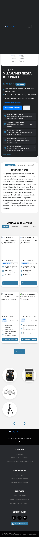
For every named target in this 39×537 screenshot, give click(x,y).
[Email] (25, 518)
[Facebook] (19, 518)
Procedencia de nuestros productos (19, 461)
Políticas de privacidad (19, 479)
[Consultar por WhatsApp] (4, 70)
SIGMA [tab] (5, 226)
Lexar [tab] (34, 226)
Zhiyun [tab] (25, 226)
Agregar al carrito (12, 108)
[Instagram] (14, 518)
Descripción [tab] (10, 165)
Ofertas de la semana (19, 458)
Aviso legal (20, 475)
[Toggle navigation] (29, 27)
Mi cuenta (19, 454)
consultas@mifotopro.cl (19, 499)
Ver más (19, 352)
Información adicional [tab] (25, 165)
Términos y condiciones (19, 482)
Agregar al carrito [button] (11, 283)
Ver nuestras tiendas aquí (19, 503)
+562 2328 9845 (19, 496)
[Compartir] (8, 70)
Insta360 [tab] (15, 226)
